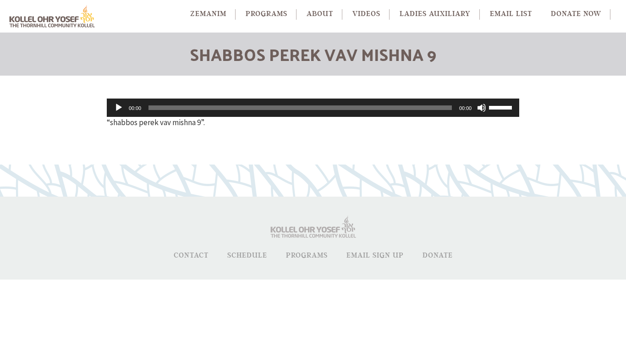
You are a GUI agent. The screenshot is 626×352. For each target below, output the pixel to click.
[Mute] (481, 107)
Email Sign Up (375, 255)
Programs (307, 255)
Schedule (247, 255)
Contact (191, 255)
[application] (313, 108)
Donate (438, 255)
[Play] (118, 107)
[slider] (502, 107)
